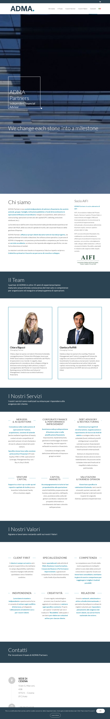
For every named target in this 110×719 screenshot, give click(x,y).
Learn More (55, 715)
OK (100, 711)
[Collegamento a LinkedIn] (100, 1)
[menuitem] (51, 8)
